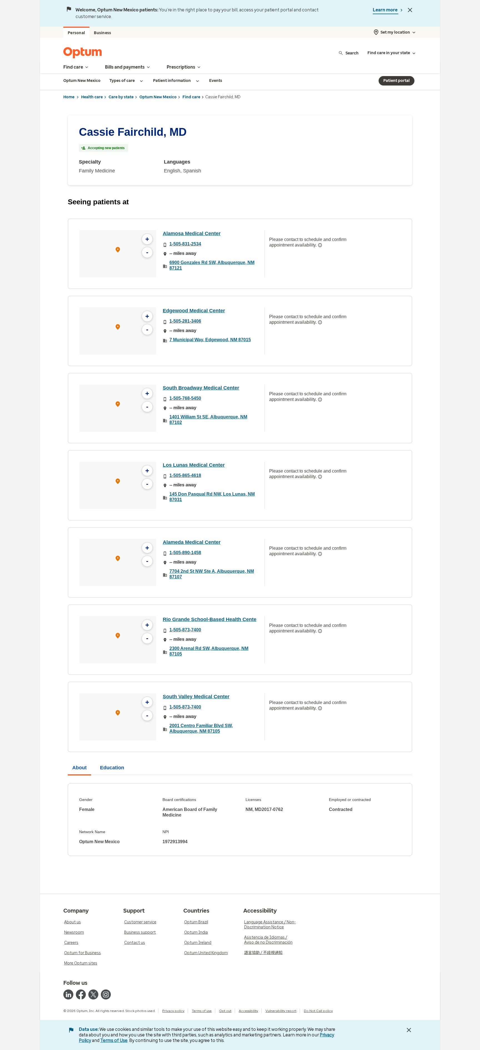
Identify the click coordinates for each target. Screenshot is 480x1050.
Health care (92, 97)
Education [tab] (112, 767)
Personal (76, 33)
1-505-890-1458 (185, 552)
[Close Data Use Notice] (409, 1030)
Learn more (385, 9)
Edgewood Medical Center (194, 310)
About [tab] (79, 767)
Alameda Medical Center (192, 542)
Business (102, 33)
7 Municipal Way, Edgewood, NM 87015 (210, 339)
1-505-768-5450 (185, 398)
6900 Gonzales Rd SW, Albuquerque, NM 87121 (211, 265)
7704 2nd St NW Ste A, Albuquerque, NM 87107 (211, 574)
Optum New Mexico (158, 97)
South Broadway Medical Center (201, 388)
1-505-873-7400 (185, 629)
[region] (117, 253)
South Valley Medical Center (196, 696)
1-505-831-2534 (185, 244)
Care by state (121, 97)
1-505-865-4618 (185, 475)
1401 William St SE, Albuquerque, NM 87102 (208, 420)
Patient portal (396, 80)
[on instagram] (106, 994)
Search (352, 53)
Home (68, 97)
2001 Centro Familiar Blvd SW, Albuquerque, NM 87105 (201, 728)
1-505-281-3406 (185, 321)
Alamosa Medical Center (192, 233)
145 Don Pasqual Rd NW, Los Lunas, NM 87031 (212, 497)
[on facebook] (81, 994)
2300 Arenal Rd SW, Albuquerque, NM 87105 (208, 651)
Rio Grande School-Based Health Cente (209, 619)
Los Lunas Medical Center (194, 465)
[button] (117, 251)
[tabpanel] (240, 819)
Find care (191, 97)
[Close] (410, 10)
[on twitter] (93, 994)
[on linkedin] (68, 994)
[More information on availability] (320, 245)
